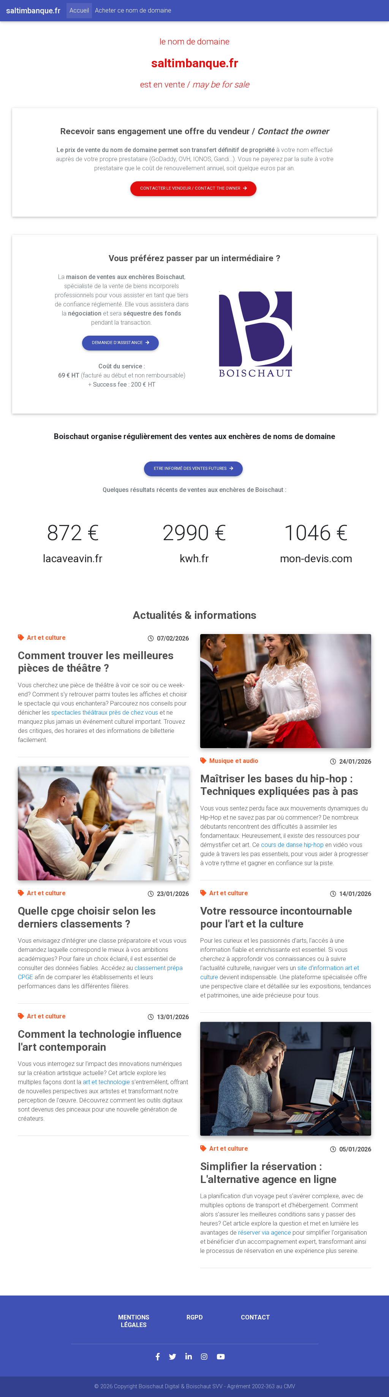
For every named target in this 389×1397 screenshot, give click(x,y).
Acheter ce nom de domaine (133, 10)
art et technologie (106, 1082)
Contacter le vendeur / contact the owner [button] (190, 188)
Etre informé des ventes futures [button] (190, 468)
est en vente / (194, 84)
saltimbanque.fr (194, 63)
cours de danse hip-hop (292, 844)
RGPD (195, 1317)
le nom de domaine (194, 41)
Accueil (81, 10)
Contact (255, 1317)
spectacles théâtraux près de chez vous (104, 712)
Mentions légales (133, 1321)
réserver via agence (264, 1232)
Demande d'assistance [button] (117, 342)
